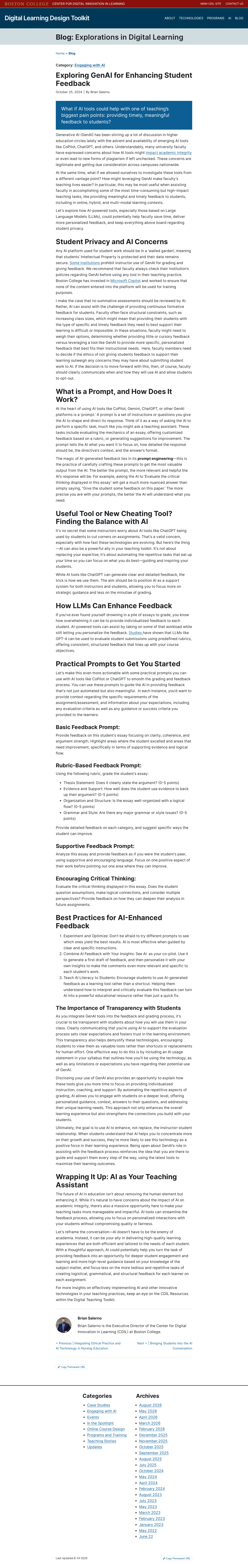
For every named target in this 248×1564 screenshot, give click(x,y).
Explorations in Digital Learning (129, 37)
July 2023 (148, 1500)
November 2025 (153, 1441)
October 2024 (151, 1470)
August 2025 (150, 1459)
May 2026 (148, 1411)
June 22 (146, 1536)
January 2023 (151, 1524)
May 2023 (148, 1506)
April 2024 (148, 1482)
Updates (94, 1446)
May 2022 (148, 1530)
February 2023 (152, 1518)
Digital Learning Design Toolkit (47, 18)
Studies (136, 632)
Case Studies (98, 1405)
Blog (72, 53)
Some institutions (85, 262)
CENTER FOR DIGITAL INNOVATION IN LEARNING (88, 4)
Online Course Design (106, 1429)
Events (93, 1417)
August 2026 (150, 1405)
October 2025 (151, 1446)
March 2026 (149, 1423)
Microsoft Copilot (125, 280)
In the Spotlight (100, 1423)
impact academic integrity (169, 152)
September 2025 (154, 1452)
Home (60, 53)
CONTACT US (234, 3)
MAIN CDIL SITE (211, 3)
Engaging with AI (90, 65)
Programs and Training (107, 1435)
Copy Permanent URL (72, 1367)
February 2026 (152, 1429)
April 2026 (148, 1417)
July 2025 (148, 1465)
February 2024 (152, 1488)
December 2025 (153, 1435)
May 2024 (148, 1476)
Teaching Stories (101, 1441)
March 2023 (149, 1512)
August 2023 (150, 1494)
